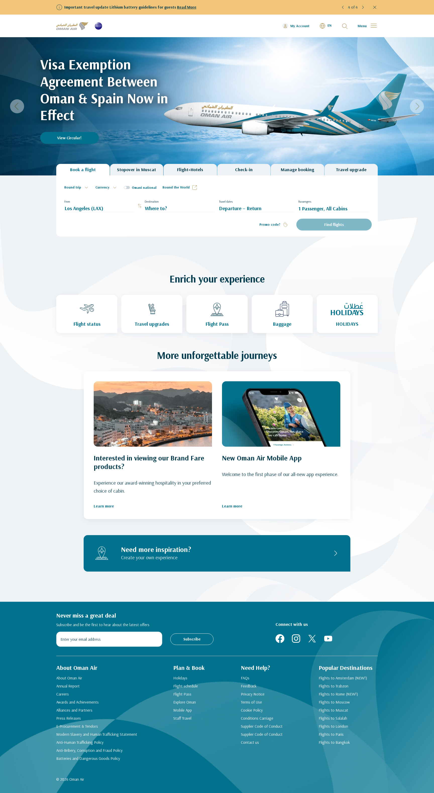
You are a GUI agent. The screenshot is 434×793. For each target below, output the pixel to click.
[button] (344, 7)
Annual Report (68, 685)
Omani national (144, 187)
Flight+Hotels (190, 169)
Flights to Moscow (334, 702)
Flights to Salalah (333, 718)
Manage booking (297, 169)
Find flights (334, 224)
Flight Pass (182, 693)
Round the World (176, 187)
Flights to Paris (331, 734)
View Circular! (69, 137)
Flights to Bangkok (334, 742)
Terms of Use (251, 702)
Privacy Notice (252, 693)
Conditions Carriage (257, 718)
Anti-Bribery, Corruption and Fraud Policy (89, 750)
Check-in (244, 169)
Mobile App (182, 710)
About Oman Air (69, 677)
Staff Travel (182, 718)
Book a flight (83, 169)
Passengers (304, 201)
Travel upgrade (351, 169)
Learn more (104, 505)
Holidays (180, 677)
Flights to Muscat (333, 710)
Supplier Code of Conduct (262, 726)
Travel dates (226, 201)
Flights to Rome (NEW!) (338, 693)
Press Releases (68, 718)
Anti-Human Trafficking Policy (79, 742)
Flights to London (333, 726)
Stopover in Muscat (136, 169)
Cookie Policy (252, 710)
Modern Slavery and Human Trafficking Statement (96, 734)
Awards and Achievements (77, 702)
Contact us (250, 742)
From (67, 201)
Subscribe (192, 638)
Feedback (248, 685)
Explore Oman (184, 702)
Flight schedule (185, 685)
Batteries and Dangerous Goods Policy (88, 758)
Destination (152, 201)
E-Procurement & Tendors (77, 726)
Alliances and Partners (74, 710)
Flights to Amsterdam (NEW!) (343, 677)
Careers (62, 693)
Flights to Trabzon (333, 685)
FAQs (245, 677)
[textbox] (76, 187)
